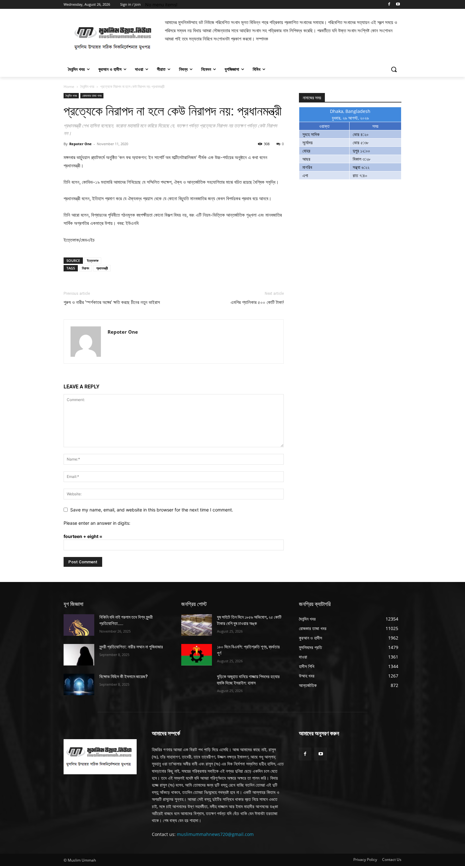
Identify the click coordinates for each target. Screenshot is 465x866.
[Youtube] (397, 4)
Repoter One (80, 143)
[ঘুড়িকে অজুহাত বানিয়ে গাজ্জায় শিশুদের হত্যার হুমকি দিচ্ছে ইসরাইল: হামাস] (196, 684)
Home (69, 86)
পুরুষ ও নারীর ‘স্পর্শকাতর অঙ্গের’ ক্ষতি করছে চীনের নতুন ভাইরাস (112, 302)
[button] (393, 69)
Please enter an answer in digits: (97, 523)
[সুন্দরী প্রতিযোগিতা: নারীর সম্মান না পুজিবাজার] (79, 654)
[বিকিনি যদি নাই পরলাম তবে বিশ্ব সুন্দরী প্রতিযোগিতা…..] (79, 625)
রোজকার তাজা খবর (92, 95)
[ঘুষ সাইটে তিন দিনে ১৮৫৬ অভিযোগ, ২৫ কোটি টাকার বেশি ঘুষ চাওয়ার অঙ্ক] (196, 625)
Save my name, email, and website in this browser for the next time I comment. (151, 509)
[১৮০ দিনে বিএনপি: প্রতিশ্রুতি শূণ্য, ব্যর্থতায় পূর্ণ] (196, 654)
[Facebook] (389, 4)
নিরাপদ (85, 268)
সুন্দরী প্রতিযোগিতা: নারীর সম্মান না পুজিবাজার (131, 646)
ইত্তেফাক (92, 260)
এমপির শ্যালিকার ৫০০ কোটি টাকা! (257, 302)
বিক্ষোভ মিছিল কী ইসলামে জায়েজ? (123, 676)
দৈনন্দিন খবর (87, 86)
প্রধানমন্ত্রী (102, 268)
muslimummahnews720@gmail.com (215, 834)
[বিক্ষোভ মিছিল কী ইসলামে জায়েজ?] (79, 684)
